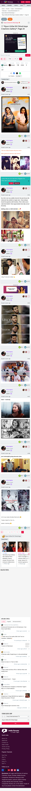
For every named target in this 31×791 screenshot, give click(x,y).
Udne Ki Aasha (6, 652)
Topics (16, 5)
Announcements (17, 621)
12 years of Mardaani (7, 646)
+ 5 (28, 87)
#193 (29, 195)
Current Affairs (6, 684)
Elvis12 (25, 648)
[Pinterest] (15, 770)
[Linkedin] (18, 770)
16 (11, 532)
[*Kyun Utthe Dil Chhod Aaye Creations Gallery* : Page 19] (4, 59)
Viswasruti (24, 640)
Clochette (25, 690)
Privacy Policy (5, 749)
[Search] (18, 2)
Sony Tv (4, 761)
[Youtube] (9, 770)
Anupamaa (5, 694)
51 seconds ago (17, 640)
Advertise (4, 740)
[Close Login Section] (28, 181)
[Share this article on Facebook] (14, 73)
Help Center (5, 744)
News (3, 5)
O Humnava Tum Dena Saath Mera (10, 625)
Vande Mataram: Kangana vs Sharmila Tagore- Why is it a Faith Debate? (14, 687)
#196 (29, 358)
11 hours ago (16, 681)
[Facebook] (3, 770)
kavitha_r (25, 656)
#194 (29, 256)
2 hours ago (20, 648)
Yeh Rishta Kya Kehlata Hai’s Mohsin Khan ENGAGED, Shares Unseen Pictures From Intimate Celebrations (9, 558)
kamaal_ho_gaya (23, 700)
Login (22, 2)
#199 (29, 487)
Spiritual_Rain (24, 664)
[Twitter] (6, 770)
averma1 (25, 631)
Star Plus (4, 755)
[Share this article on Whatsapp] (20, 73)
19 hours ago (19, 673)
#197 (29, 396)
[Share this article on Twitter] (17, 73)
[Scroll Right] (29, 82)
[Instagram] (12, 770)
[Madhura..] (2, 65)
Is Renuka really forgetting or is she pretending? (14, 654)
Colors (4, 759)
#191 (29, 94)
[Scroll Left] (2, 82)
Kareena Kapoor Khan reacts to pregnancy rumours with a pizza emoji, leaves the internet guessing (24, 558)
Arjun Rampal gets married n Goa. (10, 705)
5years (6, 65)
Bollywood (5, 643)
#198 (29, 453)
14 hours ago (18, 656)
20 (22, 532)
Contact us (5, 742)
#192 (29, 147)
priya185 (25, 673)
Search (27, 55)
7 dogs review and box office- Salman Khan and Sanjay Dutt (14, 670)
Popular (9, 621)
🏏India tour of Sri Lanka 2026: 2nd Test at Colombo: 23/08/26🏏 (12, 637)
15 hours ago (15, 700)
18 (17, 532)
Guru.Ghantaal (24, 681)
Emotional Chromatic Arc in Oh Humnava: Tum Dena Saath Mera (13, 628)
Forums (9, 5)
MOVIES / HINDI (21, 553)
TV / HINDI (5, 553)
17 (14, 532)
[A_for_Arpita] (10, 65)
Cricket (4, 634)
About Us (4, 738)
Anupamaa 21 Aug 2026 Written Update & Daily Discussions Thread (12, 697)
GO (20, 58)
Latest (3, 621)
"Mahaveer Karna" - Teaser (8, 679)
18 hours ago (17, 664)
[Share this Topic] (11, 73)
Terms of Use (6, 746)
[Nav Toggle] (1, 2)
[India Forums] (8, 2)
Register (28, 2)
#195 (29, 303)
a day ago (19, 707)
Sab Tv (4, 763)
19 (19, 532)
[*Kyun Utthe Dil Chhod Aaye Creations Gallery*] (2, 59)
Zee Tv (4, 757)
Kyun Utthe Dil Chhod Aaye (11, 22)
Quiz (21, 5)
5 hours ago (19, 631)
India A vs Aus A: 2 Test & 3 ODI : (9, 662)
